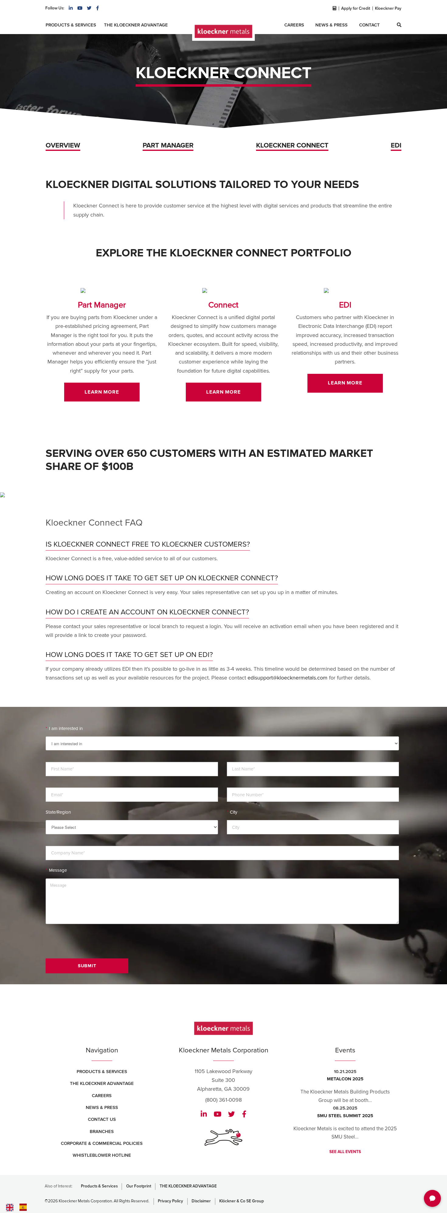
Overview (63, 145)
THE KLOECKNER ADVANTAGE (188, 1186)
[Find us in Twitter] (89, 8)
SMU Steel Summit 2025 (345, 1115)
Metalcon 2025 (345, 1079)
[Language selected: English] (30, 1207)
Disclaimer (201, 1201)
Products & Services (71, 25)
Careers (294, 25)
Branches (102, 1131)
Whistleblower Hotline (102, 1155)
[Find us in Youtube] (79, 8)
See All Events (345, 1151)
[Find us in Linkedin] (71, 8)
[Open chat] (432, 1198)
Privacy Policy (170, 1201)
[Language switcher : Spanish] (24, 1207)
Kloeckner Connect (292, 145)
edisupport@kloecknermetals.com (287, 677)
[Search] (399, 25)
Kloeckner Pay (388, 8)
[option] (24, 1207)
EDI (396, 145)
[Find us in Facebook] (97, 8)
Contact (369, 25)
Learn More (102, 392)
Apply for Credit (355, 8)
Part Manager (168, 145)
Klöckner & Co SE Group (241, 1201)
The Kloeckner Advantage (136, 25)
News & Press (331, 25)
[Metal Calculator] (334, 8)
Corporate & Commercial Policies (102, 1143)
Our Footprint (138, 1186)
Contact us (102, 1119)
